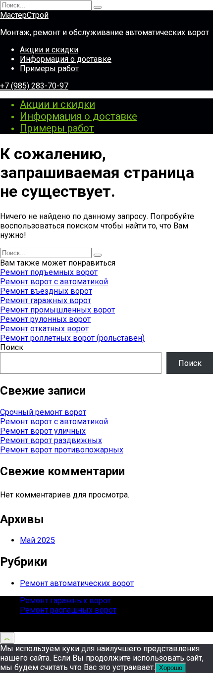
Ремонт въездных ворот (46, 291)
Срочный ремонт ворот (43, 412)
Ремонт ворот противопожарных (61, 449)
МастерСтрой (24, 15)
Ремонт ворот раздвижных (51, 440)
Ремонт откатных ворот (44, 328)
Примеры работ (49, 68)
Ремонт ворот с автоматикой (54, 281)
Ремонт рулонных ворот (45, 319)
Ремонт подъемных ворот (49, 272)
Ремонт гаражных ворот (45, 300)
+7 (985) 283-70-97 (34, 85)
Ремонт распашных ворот (68, 610)
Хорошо (170, 668)
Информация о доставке (65, 59)
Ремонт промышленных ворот (57, 309)
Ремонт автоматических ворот (77, 583)
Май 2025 (37, 540)
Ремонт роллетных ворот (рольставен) (72, 338)
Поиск (11, 347)
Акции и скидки (49, 49)
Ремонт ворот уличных (43, 431)
